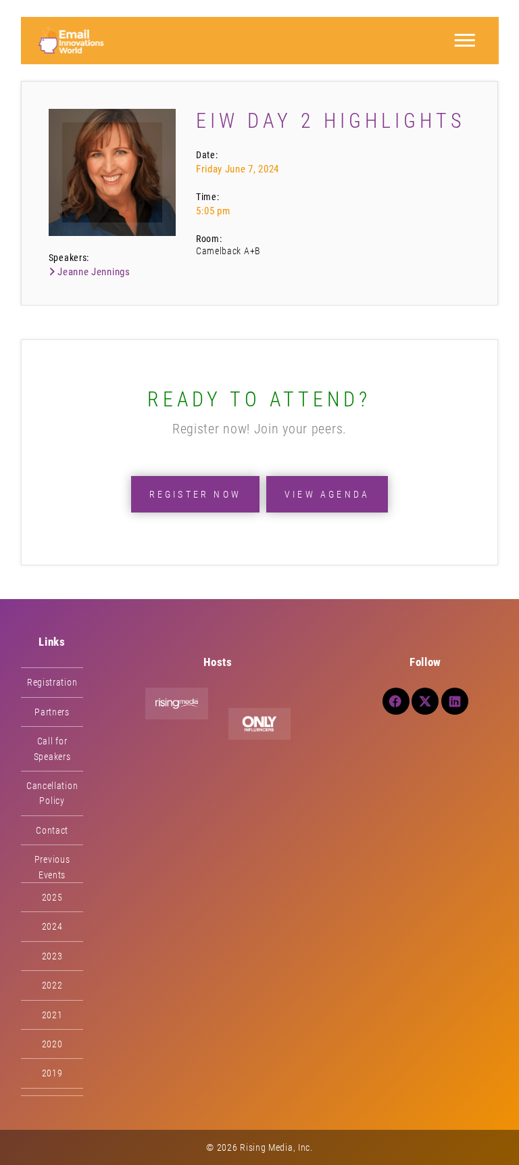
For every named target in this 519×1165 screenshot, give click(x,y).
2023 (52, 956)
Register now (195, 494)
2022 (52, 985)
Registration (52, 682)
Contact (52, 830)
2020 (52, 1044)
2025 (52, 897)
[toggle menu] (464, 40)
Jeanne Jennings (92, 272)
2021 (52, 1014)
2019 (52, 1073)
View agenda (327, 494)
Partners (52, 712)
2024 (52, 926)
